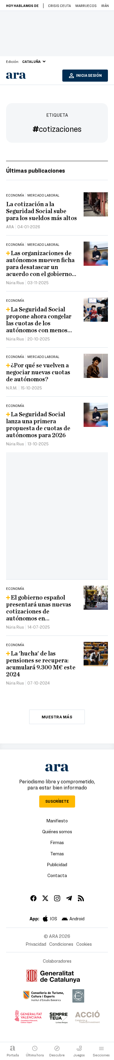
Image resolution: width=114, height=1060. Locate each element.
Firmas (57, 842)
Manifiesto (57, 820)
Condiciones (61, 944)
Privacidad (36, 944)
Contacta (57, 875)
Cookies (84, 944)
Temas (57, 853)
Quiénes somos (57, 831)
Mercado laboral (43, 195)
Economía (15, 195)
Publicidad (57, 864)
